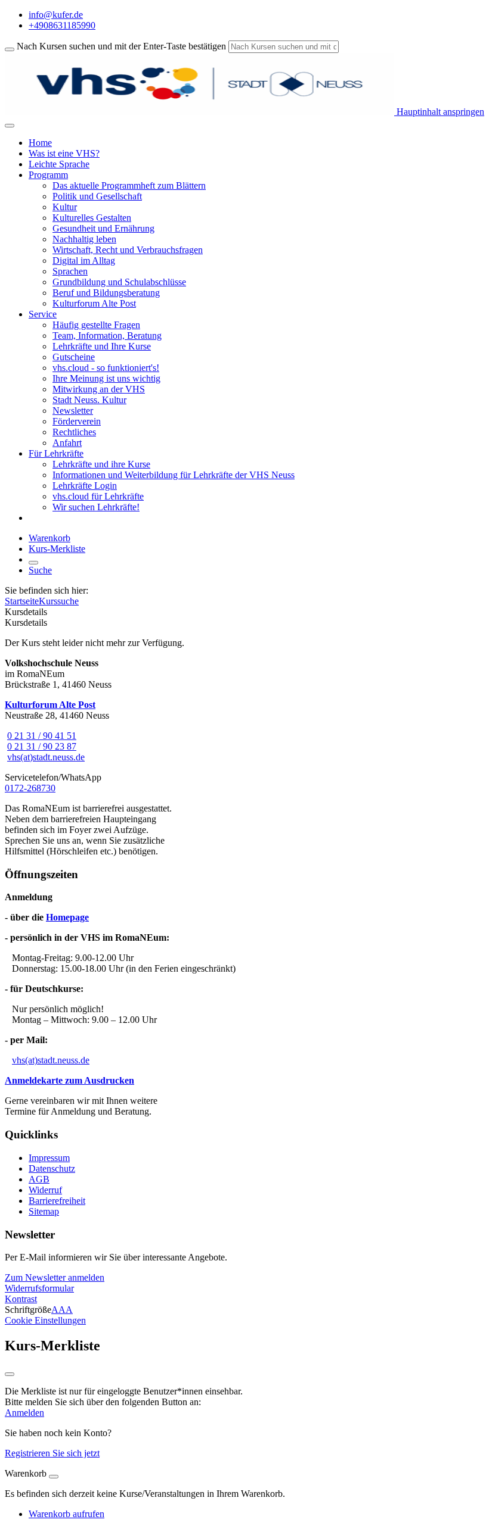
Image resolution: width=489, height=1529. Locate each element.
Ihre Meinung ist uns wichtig (106, 378)
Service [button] (43, 314)
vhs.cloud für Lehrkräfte (98, 496)
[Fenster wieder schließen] (9, 1374)
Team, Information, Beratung (107, 335)
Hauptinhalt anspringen (439, 112)
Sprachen (70, 271)
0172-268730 (30, 788)
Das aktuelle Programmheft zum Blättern (129, 185)
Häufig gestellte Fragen (96, 325)
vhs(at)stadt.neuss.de (46, 757)
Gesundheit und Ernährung (103, 228)
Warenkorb (49, 538)
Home (40, 143)
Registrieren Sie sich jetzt (52, 1453)
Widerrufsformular (39, 1288)
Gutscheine (73, 357)
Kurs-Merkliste (57, 549)
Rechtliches (74, 432)
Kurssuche (59, 601)
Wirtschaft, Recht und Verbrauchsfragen (127, 250)
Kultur (64, 207)
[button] (54, 1277)
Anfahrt (67, 443)
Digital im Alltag (83, 260)
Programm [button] (48, 175)
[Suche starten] (9, 49)
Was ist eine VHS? (64, 153)
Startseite (22, 601)
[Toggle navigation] (9, 125)
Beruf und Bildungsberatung (106, 293)
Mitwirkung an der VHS (98, 389)
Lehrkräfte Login (84, 485)
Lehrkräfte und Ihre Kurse (101, 346)
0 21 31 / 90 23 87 (41, 746)
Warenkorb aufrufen (66, 1514)
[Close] (53, 1476)
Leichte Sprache (59, 164)
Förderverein (76, 421)
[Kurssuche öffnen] (33, 562)
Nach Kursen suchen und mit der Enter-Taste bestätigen (121, 46)
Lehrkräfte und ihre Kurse (101, 464)
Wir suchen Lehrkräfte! (96, 507)
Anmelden (24, 1413)
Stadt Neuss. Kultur (89, 400)
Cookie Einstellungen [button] (45, 1320)
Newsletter (72, 410)
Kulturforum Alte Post (94, 303)
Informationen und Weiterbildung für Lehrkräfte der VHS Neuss (173, 475)
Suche (40, 570)
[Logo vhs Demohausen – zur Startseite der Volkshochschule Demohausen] (199, 112)
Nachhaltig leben (84, 239)
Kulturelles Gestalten (91, 218)
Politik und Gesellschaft (97, 196)
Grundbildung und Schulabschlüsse (119, 282)
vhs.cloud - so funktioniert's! (105, 368)
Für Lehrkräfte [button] (56, 453)
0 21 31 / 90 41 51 (41, 736)
